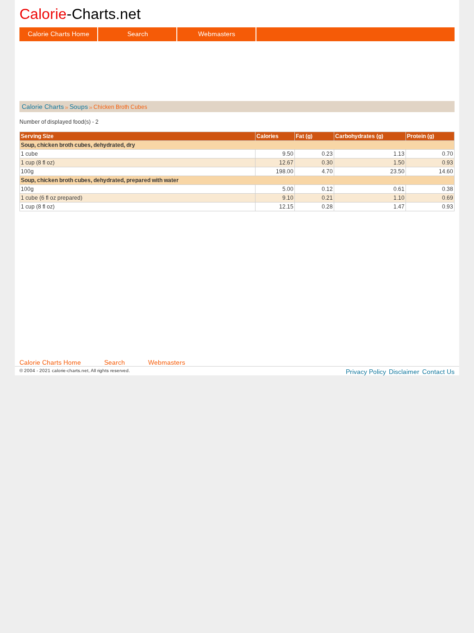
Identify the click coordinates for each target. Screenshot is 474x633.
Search (137, 34)
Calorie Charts (43, 106)
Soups (78, 106)
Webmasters (216, 34)
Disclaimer (404, 371)
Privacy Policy (366, 371)
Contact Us (438, 371)
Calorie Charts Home (58, 34)
